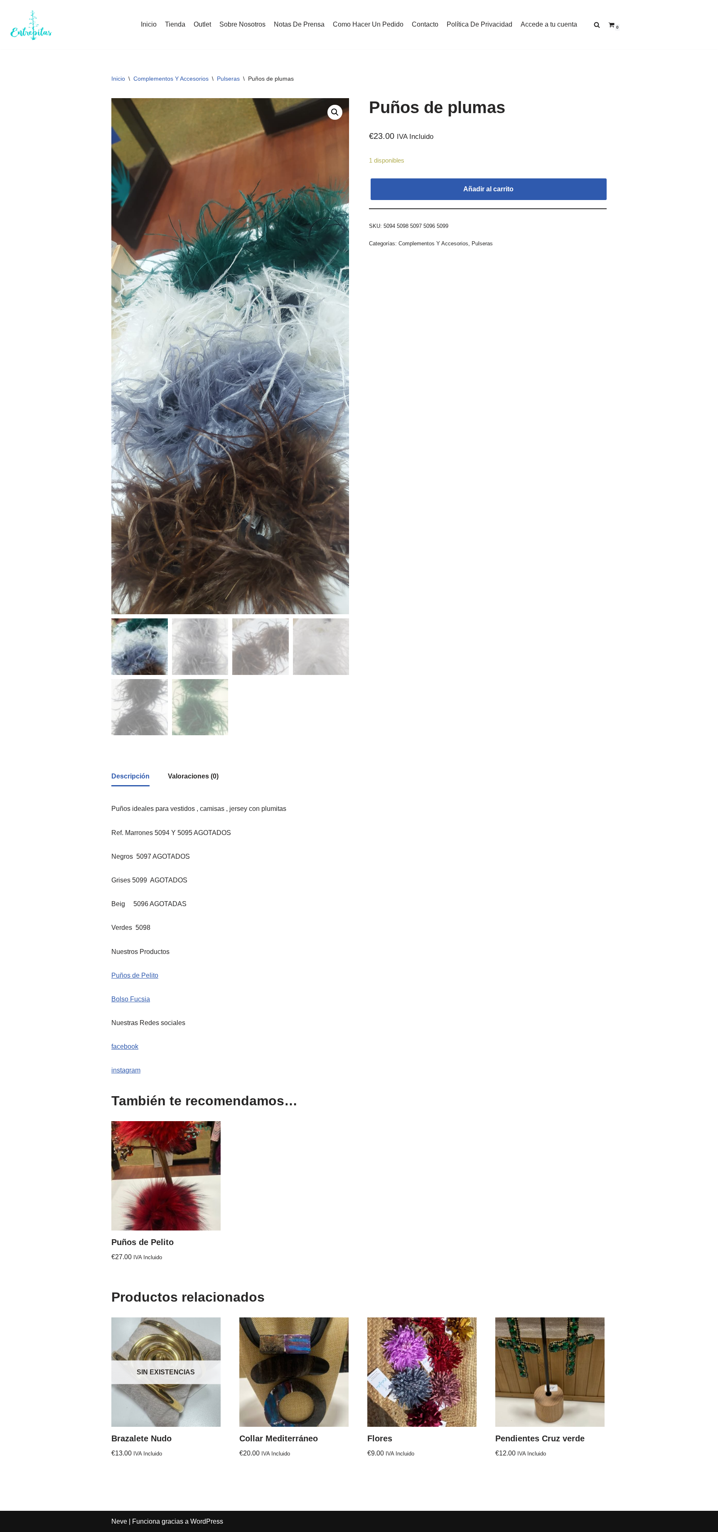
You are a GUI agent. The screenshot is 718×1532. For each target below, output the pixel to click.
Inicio (149, 24)
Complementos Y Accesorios (171, 78)
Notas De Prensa (299, 24)
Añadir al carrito (488, 189)
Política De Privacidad (479, 24)
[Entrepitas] (31, 24)
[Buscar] (597, 25)
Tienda (175, 24)
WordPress (206, 1521)
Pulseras (228, 78)
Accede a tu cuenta (549, 24)
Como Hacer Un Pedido (368, 24)
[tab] (130, 776)
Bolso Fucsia (130, 999)
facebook (124, 1046)
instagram (125, 1070)
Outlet (202, 24)
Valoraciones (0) (193, 776)
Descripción (130, 776)
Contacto (425, 24)
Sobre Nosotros (242, 24)
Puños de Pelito (134, 975)
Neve (119, 1521)
